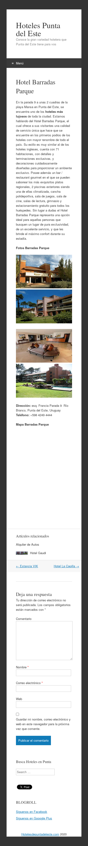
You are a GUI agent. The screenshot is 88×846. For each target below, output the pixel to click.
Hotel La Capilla (66, 566)
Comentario (23, 618)
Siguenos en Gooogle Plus (34, 818)
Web (19, 699)
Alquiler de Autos (27, 544)
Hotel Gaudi (38, 553)
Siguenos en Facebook (31, 811)
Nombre (22, 667)
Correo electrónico (29, 683)
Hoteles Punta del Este (38, 29)
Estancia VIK (27, 566)
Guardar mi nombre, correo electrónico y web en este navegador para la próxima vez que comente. (43, 724)
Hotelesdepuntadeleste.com (40, 834)
